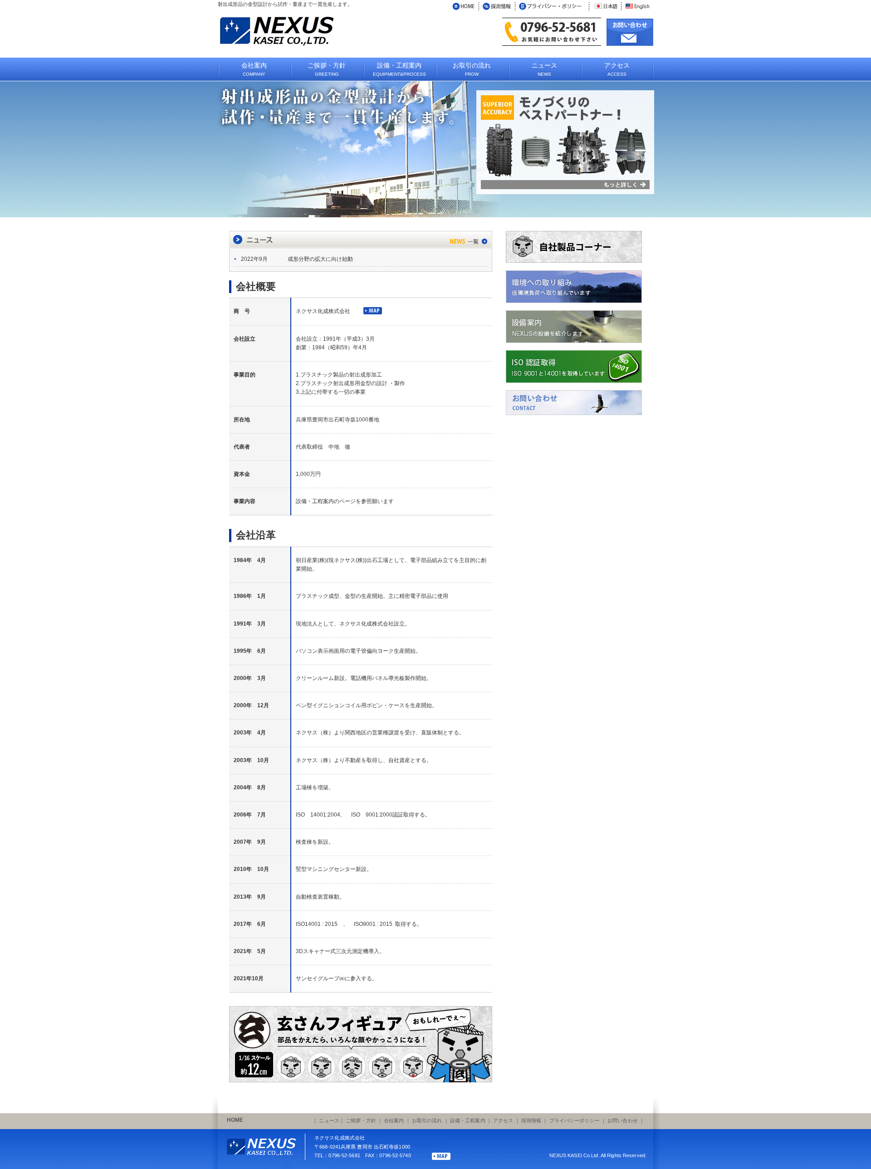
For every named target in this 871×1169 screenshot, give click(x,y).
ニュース (329, 1120)
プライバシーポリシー (574, 1120)
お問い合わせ (622, 1120)
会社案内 (394, 1120)
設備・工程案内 (467, 1120)
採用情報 (531, 1120)
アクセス (503, 1120)
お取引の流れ (427, 1120)
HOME (235, 1120)
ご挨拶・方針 (361, 1120)
